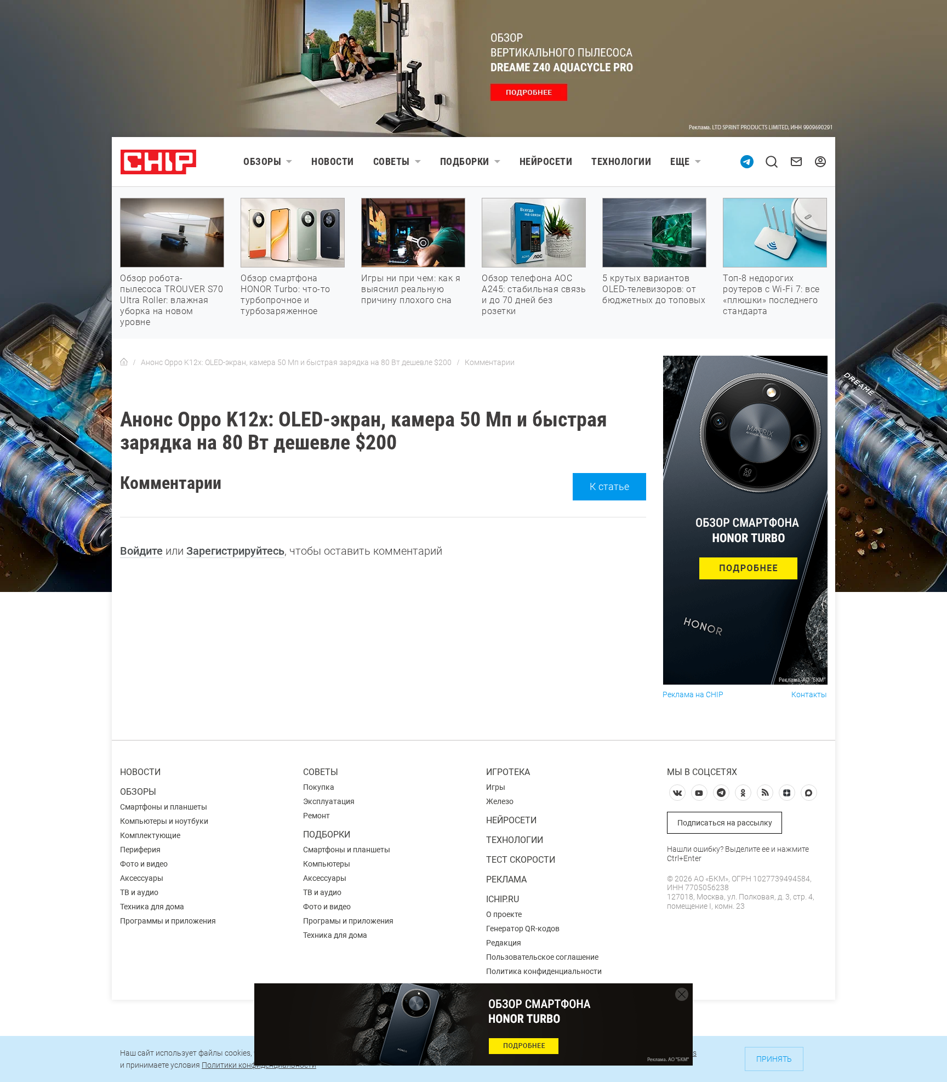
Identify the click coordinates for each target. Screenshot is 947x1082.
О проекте (504, 914)
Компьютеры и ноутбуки (164, 821)
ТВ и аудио (139, 892)
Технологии (621, 161)
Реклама (506, 879)
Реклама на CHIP (693, 695)
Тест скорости (520, 860)
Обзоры (262, 161)
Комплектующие (150, 835)
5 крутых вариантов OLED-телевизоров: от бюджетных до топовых (653, 289)
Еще (680, 161)
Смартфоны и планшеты (163, 806)
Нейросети (546, 161)
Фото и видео (144, 863)
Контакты (809, 695)
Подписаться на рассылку (724, 822)
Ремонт (316, 815)
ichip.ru (502, 899)
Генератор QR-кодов (523, 928)
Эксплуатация (329, 801)
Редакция (503, 942)
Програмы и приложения (348, 920)
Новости (332, 161)
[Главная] (124, 362)
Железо (500, 801)
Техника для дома (152, 906)
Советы (391, 161)
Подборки (464, 161)
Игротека (508, 772)
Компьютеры (326, 863)
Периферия (140, 849)
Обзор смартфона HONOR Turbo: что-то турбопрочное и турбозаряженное (285, 294)
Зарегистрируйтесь (235, 550)
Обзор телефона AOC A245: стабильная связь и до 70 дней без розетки (534, 294)
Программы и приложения (168, 920)
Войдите (141, 550)
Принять (774, 1059)
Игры (495, 787)
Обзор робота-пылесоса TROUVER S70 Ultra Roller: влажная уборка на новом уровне (171, 300)
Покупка (318, 787)
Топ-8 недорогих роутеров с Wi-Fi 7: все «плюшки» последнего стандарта (771, 294)
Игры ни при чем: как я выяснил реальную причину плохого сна (410, 289)
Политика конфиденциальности (544, 971)
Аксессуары (141, 878)
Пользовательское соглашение (542, 957)
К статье (609, 486)
